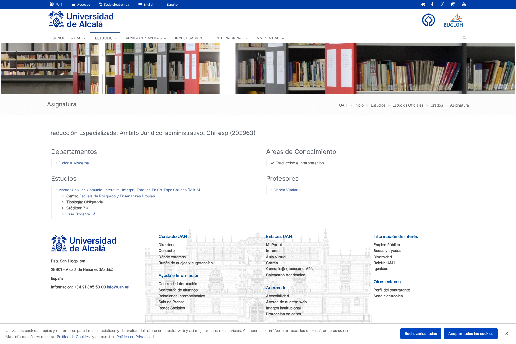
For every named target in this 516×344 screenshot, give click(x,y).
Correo (272, 262)
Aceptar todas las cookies (470, 333)
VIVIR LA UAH (268, 38)
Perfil (59, 4)
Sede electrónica (116, 4)
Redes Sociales (172, 308)
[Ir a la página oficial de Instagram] (453, 5)
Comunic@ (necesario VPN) (290, 268)
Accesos (83, 4)
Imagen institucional (283, 308)
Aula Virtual (276, 256)
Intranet (273, 250)
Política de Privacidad (135, 336)
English (148, 4)
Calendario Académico (285, 274)
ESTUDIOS (103, 38)
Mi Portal (274, 244)
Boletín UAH (384, 262)
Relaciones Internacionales (182, 295)
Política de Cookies (73, 336)
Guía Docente (79, 214)
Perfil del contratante (392, 290)
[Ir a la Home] (81, 20)
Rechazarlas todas (421, 333)
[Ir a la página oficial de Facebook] (432, 5)
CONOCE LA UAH (67, 38)
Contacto (167, 250)
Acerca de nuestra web (286, 301)
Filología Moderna (73, 163)
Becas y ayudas (387, 250)
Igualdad (381, 268)
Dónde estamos (172, 256)
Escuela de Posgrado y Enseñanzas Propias (117, 196)
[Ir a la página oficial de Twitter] (442, 5)
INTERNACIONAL (229, 38)
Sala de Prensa (172, 301)
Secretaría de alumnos (178, 290)
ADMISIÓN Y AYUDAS (144, 38)
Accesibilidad (277, 295)
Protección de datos (283, 313)
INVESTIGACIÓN (188, 38)
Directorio (167, 244)
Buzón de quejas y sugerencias (186, 262)
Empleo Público (387, 244)
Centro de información (178, 283)
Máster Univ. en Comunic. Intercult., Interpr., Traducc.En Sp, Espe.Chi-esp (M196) (129, 189)
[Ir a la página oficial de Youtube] (464, 5)
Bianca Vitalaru (286, 189)
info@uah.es (118, 287)
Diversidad (383, 256)
